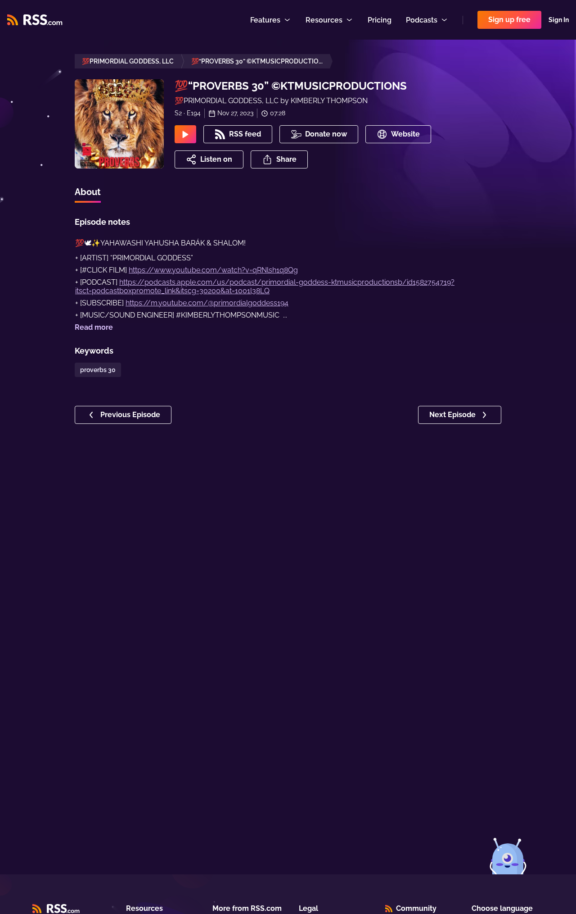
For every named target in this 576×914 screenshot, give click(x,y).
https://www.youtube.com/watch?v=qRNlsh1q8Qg (213, 270)
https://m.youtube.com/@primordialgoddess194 (207, 303)
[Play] (185, 134)
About (88, 191)
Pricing (380, 20)
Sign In (559, 19)
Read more (94, 327)
